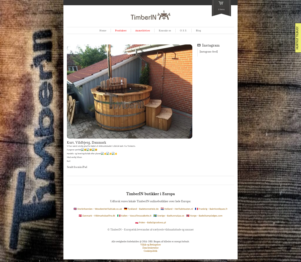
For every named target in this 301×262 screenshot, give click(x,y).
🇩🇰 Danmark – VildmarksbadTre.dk (97, 216)
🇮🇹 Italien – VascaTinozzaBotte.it (134, 216)
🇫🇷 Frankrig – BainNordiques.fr (211, 209)
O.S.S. (183, 30)
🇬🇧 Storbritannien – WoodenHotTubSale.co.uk (98, 209)
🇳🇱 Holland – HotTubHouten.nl (177, 209)
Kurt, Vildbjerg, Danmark (86, 143)
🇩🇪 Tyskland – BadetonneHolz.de (141, 209)
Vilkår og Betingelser (150, 244)
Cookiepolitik (150, 250)
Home (102, 30)
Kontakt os (165, 30)
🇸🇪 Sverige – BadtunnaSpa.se (168, 216)
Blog (198, 30)
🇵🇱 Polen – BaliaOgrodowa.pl (150, 222)
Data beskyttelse (150, 247)
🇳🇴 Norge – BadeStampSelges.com (204, 216)
